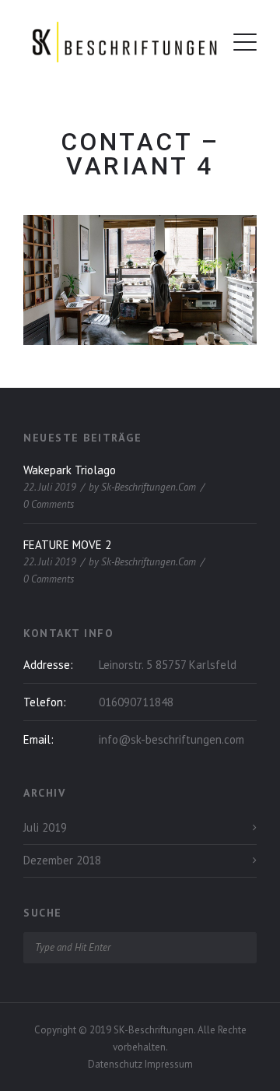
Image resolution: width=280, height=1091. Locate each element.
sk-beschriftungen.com (148, 487)
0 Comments (48, 504)
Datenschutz (116, 1064)
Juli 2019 (45, 827)
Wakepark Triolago (69, 470)
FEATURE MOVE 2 (67, 544)
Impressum (169, 1064)
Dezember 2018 (62, 860)
